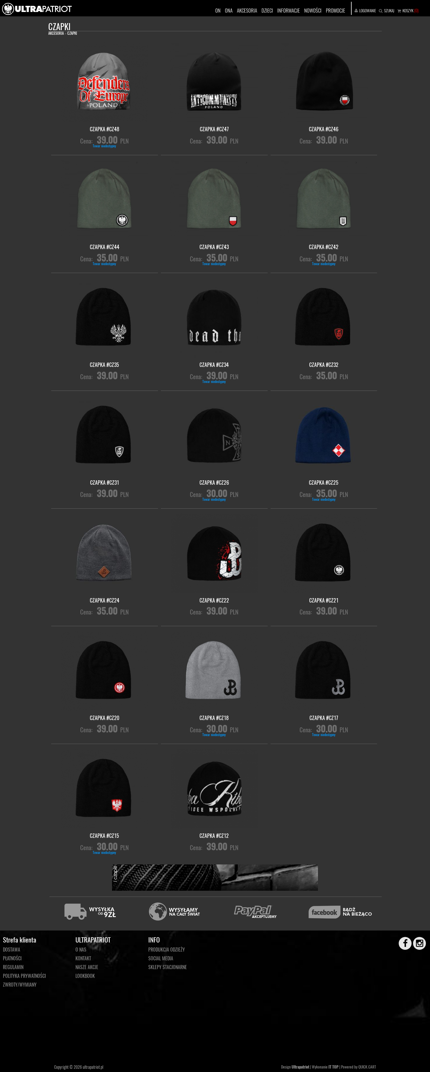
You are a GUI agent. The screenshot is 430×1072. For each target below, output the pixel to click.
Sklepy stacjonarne (167, 967)
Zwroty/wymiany (20, 984)
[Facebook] (402, 943)
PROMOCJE (335, 10)
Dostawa (11, 949)
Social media (160, 958)
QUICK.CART (367, 1067)
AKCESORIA (247, 10)
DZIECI (267, 10)
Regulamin (13, 967)
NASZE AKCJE (86, 967)
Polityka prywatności (24, 975)
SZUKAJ (389, 10)
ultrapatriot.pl (93, 1067)
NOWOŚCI (312, 10)
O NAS (80, 949)
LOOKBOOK (85, 975)
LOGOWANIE (367, 10)
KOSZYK (408, 10)
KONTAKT (83, 958)
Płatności (12, 958)
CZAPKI (72, 33)
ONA (229, 10)
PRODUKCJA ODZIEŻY (166, 949)
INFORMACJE (288, 10)
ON (218, 10)
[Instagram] (416, 943)
